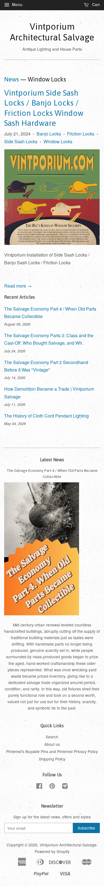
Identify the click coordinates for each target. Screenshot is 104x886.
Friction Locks (80, 133)
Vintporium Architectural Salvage (52, 31)
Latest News (52, 459)
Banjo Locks (49, 133)
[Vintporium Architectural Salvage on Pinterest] (52, 787)
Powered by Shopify (52, 851)
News (11, 79)
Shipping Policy (52, 759)
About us (52, 744)
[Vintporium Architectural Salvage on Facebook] (39, 787)
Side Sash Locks (20, 141)
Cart (95, 4)
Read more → (18, 286)
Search (52, 736)
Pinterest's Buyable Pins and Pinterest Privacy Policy (52, 751)
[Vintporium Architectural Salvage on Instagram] (65, 787)
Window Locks (58, 141)
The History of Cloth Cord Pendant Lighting (46, 416)
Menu (16, 4)
